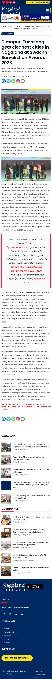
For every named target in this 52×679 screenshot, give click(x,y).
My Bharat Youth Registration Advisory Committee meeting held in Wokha (29, 531)
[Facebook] (3, 2)
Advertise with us (10, 632)
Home (3, 26)
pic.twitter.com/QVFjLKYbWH (26, 270)
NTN (5, 76)
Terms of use (40, 674)
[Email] (23, 81)
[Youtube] (14, 2)
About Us (39, 671)
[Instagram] (7, 2)
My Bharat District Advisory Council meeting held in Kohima (31, 518)
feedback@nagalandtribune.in (15, 607)
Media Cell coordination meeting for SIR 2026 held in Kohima (29, 556)
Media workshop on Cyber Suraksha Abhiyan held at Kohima (31, 497)
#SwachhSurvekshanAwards (26, 266)
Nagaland (11, 404)
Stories (7, 628)
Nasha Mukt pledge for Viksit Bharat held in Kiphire (31, 569)
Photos (7, 639)
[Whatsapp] (13, 81)
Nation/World (7, 34)
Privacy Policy (39, 677)
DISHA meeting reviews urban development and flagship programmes (31, 543)
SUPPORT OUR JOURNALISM (38, 2)
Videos (7, 643)
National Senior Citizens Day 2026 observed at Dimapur (31, 471)
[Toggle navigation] (47, 10)
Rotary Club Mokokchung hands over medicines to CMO (28, 458)
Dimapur (21, 404)
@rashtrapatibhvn (17, 247)
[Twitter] (10, 2)
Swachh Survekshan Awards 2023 (23, 407)
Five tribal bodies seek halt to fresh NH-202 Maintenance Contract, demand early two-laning (31, 484)
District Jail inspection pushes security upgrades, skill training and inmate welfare (31, 445)
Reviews (7, 635)
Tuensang (31, 404)
